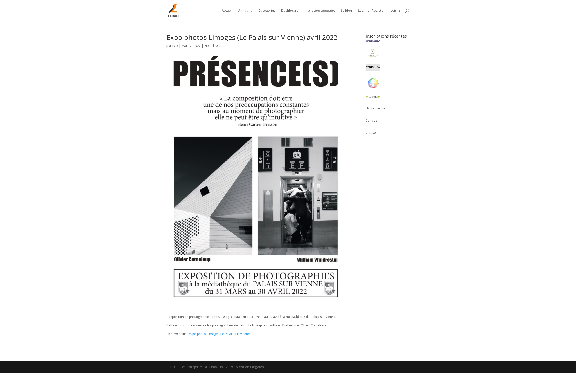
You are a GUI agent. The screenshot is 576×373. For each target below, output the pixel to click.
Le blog (346, 11)
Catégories (266, 11)
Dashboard (290, 11)
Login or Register (371, 11)
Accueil (227, 11)
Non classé (212, 45)
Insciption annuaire (319, 11)
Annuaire (245, 11)
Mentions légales (250, 367)
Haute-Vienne (375, 108)
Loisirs (395, 11)
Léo (175, 45)
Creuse (371, 132)
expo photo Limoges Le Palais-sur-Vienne (219, 334)
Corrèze (371, 120)
